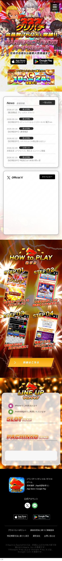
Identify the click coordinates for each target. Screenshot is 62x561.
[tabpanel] (31, 77)
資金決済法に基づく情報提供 (42, 530)
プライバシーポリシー (17, 530)
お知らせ (26, 148)
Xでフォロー (47, 177)
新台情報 (26, 109)
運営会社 (36, 536)
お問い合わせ (49, 536)
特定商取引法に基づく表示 (18, 536)
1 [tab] (31, 87)
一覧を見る (47, 102)
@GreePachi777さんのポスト (24, 180)
